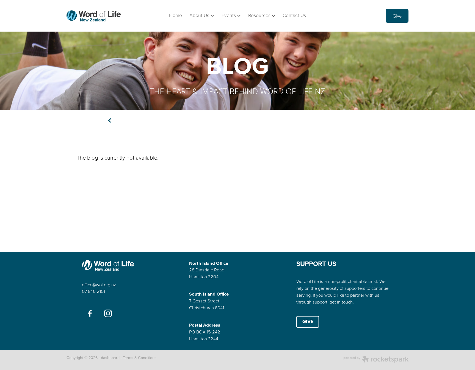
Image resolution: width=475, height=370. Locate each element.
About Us (200, 15)
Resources (260, 15)
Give (397, 15)
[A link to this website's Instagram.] (108, 313)
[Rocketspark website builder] (376, 359)
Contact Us (294, 15)
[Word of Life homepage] (101, 15)
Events (229, 15)
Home (175, 15)
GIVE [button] (307, 321)
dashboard (110, 357)
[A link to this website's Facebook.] (90, 313)
